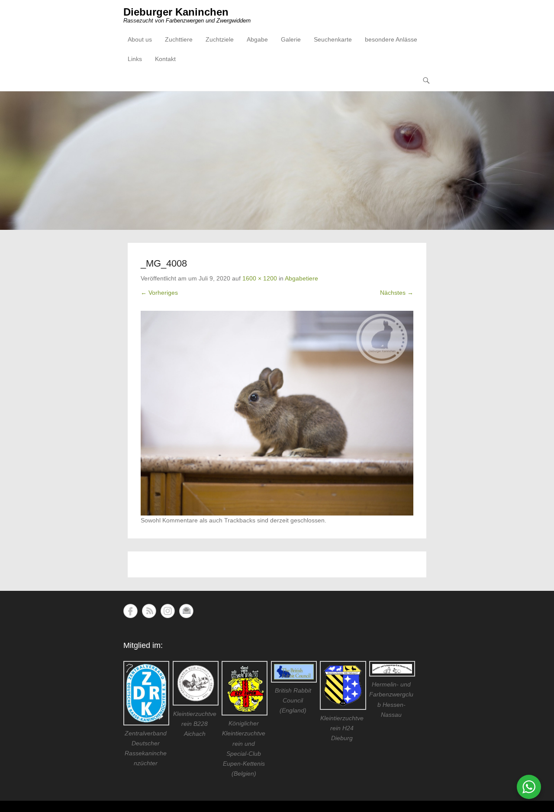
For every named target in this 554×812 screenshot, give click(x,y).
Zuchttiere (179, 39)
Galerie (291, 39)
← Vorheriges (159, 292)
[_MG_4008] (277, 413)
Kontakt (165, 58)
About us (140, 39)
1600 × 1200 (259, 278)
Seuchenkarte (333, 39)
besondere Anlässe (391, 39)
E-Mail (186, 611)
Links (135, 58)
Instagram (168, 611)
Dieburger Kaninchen (176, 12)
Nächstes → (396, 292)
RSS (149, 611)
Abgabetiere (301, 278)
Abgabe (257, 39)
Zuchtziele (220, 39)
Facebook (130, 611)
